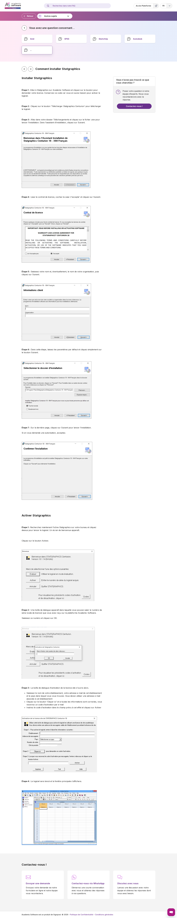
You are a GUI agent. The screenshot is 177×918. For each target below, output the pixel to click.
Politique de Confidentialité (81, 915)
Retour (30, 16)
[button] (166, 5)
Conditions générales (104, 915)
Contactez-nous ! (134, 106)
